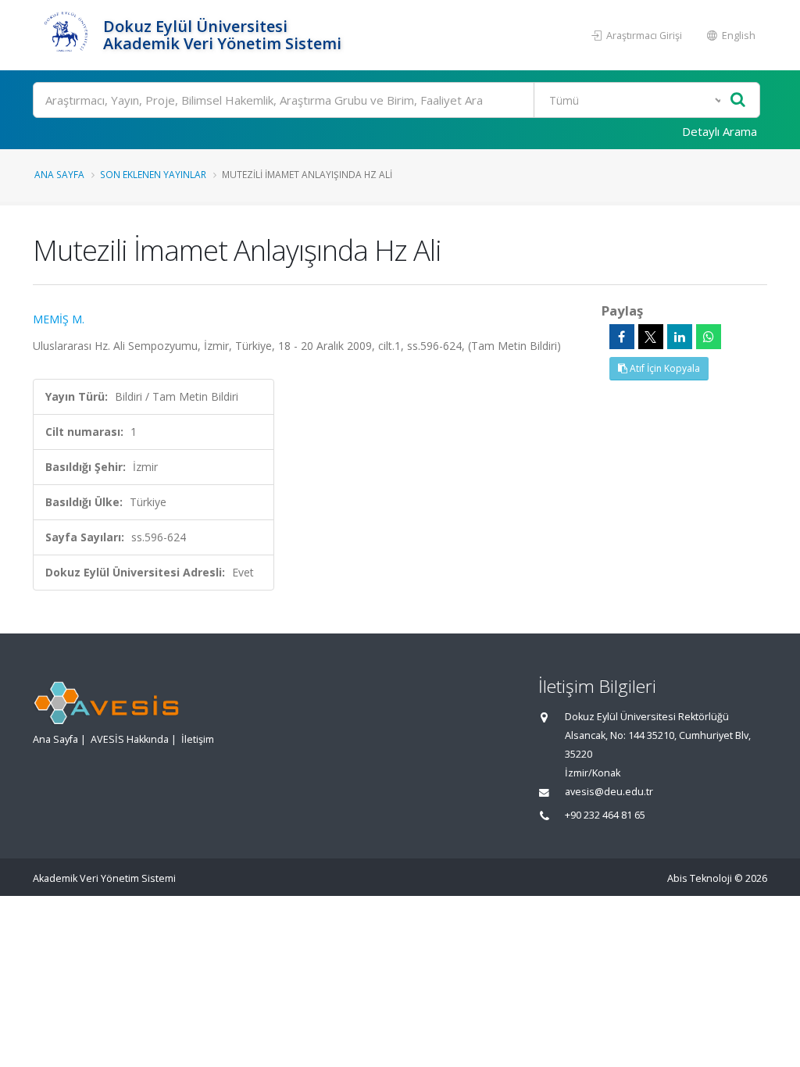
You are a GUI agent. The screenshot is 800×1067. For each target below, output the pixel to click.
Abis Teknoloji (699, 878)
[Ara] (737, 100)
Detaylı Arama (719, 131)
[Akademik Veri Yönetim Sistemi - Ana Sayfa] (66, 35)
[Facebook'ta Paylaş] (621, 336)
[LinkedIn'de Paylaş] (679, 336)
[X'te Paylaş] (650, 336)
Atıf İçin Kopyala (663, 368)
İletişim (197, 739)
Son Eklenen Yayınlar (153, 174)
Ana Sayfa (59, 174)
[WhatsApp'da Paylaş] (708, 336)
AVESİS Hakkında (130, 739)
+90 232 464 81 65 (605, 815)
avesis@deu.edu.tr (609, 791)
